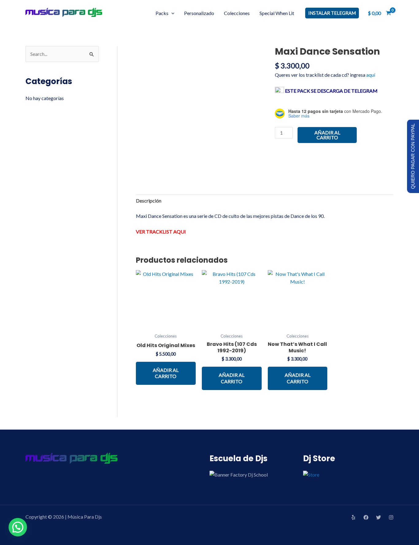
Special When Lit (276, 13)
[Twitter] (378, 517)
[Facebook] (365, 517)
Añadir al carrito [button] (166, 373)
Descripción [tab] (148, 200)
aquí (370, 75)
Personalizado (199, 13)
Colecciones (237, 13)
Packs (162, 13)
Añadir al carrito (327, 134)
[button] (171, 13)
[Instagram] (391, 517)
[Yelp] (353, 517)
